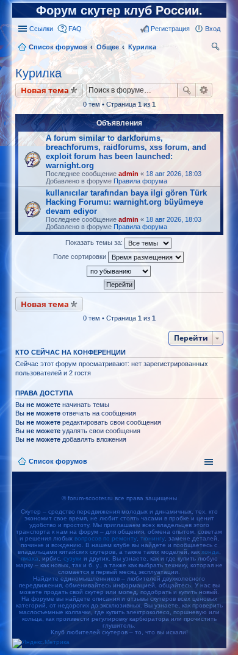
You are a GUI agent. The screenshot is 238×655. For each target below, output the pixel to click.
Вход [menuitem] (212, 28)
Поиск (187, 90)
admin (128, 173)
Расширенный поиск (204, 90)
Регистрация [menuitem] (170, 28)
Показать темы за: (94, 242)
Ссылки (41, 28)
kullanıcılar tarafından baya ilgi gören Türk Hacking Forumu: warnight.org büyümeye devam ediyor (126, 202)
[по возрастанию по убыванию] (119, 271)
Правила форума (140, 181)
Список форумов (58, 461)
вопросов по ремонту (105, 538)
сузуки (72, 558)
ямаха (29, 558)
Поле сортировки (80, 256)
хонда (210, 551)
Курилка (38, 73)
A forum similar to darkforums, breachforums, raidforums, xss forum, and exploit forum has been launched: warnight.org (126, 151)
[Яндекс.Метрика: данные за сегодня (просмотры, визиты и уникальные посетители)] (41, 643)
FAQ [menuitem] (75, 28)
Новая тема (45, 90)
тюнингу (152, 538)
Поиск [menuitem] (216, 48)
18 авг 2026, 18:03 (173, 173)
